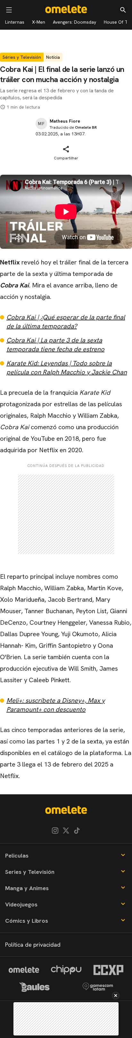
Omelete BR (86, 127)
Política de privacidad (33, 944)
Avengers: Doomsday (74, 22)
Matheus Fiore (65, 121)
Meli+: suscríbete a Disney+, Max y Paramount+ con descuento (55, 705)
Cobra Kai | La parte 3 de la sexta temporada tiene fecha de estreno (55, 344)
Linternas (14, 22)
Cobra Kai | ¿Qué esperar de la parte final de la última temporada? (65, 321)
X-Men (38, 22)
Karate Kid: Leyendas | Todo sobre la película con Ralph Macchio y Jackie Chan (66, 367)
